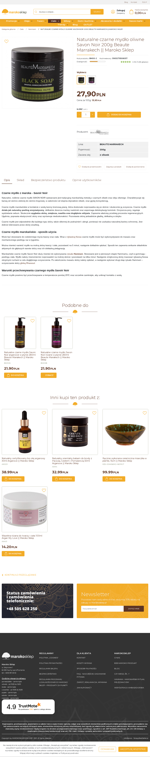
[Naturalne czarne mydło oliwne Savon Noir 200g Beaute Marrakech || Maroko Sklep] (81, 79)
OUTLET (87, 24)
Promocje (11, 21)
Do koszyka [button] (17, 375)
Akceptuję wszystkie (133, 749)
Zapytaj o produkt (113, 167)
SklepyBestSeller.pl (140, 738)
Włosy (67, 21)
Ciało (53, 21)
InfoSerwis (128, 738)
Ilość (82, 109)
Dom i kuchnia (85, 21)
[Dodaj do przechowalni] (6, 41)
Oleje (27, 21)
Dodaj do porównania (135, 167)
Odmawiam (107, 749)
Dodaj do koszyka (121, 114)
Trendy (61, 24)
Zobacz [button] (49, 375)
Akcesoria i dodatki (111, 21)
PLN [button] (143, 2)
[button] (7, 180)
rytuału (75, 254)
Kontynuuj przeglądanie (20, 575)
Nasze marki (136, 21)
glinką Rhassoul (27, 263)
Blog (75, 24)
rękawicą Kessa (74, 237)
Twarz (40, 21)
